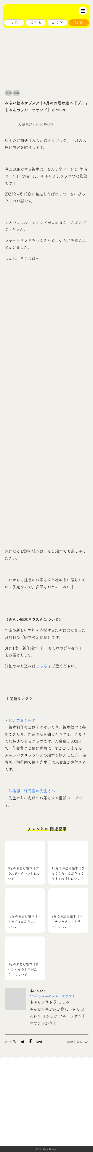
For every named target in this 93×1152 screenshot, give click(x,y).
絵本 (16, 93)
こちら (41, 666)
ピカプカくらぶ (21, 720)
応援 (8, 93)
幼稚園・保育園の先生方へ (31, 791)
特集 (79, 22)
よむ (14, 22)
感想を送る (74, 1041)
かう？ (57, 22)
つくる (36, 22)
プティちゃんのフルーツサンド (52, 996)
